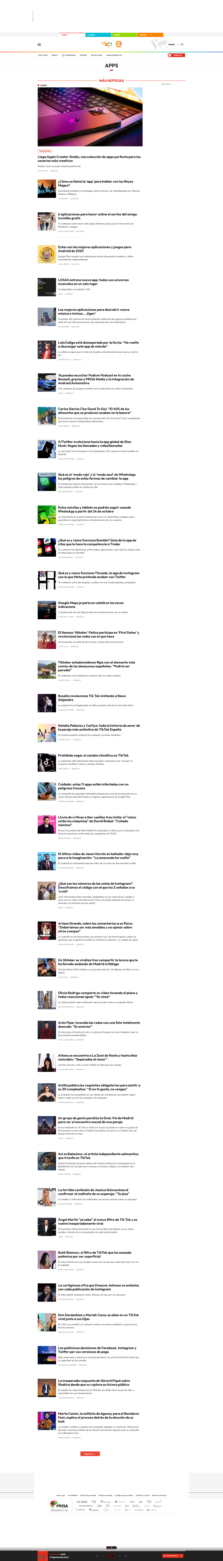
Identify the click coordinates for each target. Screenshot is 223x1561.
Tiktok (101, 1468)
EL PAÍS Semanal (136, 1505)
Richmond (80, 1509)
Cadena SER (131, 1502)
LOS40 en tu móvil (142, 1495)
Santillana (106, 1502)
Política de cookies (105, 1495)
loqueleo (139, 1509)
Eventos (83, 55)
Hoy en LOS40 (96, 55)
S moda (128, 1509)
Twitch (122, 1468)
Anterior (97, 1556)
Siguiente (88, 1453)
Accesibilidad (72, 1495)
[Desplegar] (111, 1547)
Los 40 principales (94, 1502)
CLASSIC (91, 35)
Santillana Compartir (120, 1502)
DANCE (117, 35)
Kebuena (155, 1505)
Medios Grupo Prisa (59, 1510)
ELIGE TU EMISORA (172, 1556)
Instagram (96, 1468)
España (172, 44)
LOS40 (64, 35)
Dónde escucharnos (159, 1495)
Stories (127, 1468)
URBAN (143, 35)
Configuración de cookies (124, 1495)
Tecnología (45, 151)
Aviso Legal (60, 1495)
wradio (107, 1505)
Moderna (93, 1509)
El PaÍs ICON (117, 1509)
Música (55, 55)
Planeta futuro (146, 1505)
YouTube (106, 1468)
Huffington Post (85, 1505)
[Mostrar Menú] (41, 44)
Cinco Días (117, 1505)
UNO (99, 1505)
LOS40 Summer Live (114, 55)
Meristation (151, 1509)
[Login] (182, 44)
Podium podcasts (106, 1509)
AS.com (139, 1502)
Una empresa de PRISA (59, 1504)
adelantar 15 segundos (119, 1556)
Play (111, 1556)
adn (148, 1502)
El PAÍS (82, 1502)
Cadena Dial (127, 1505)
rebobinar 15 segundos (103, 1556)
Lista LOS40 (42, 55)
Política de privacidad (88, 1495)
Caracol (157, 1502)
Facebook (117, 1468)
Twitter (111, 1468)
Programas (71, 55)
